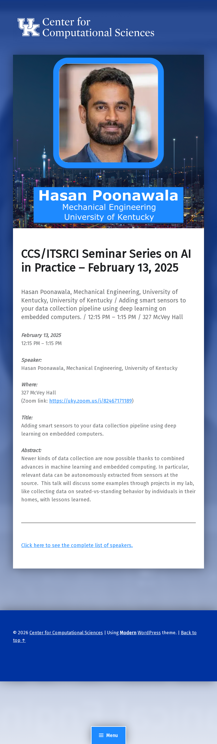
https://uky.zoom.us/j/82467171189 (90, 401)
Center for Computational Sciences (66, 632)
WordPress (149, 632)
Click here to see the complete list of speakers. (77, 545)
